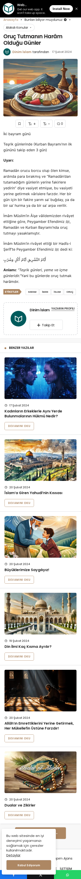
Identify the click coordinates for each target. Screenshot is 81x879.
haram (32, 292)
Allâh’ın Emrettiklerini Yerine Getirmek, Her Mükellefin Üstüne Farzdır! (39, 726)
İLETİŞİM (66, 868)
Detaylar (13, 855)
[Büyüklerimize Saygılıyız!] (40, 537)
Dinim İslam (22, 52)
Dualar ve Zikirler (20, 805)
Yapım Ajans (62, 858)
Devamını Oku (19, 426)
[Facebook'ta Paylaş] (13, 874)
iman (45, 292)
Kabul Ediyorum (29, 865)
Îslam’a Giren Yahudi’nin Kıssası (33, 493)
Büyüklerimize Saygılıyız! (26, 569)
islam (57, 292)
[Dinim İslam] (18, 319)
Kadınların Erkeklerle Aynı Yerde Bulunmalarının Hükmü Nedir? (33, 414)
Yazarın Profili (62, 308)
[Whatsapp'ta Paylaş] (67, 874)
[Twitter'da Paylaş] (40, 874)
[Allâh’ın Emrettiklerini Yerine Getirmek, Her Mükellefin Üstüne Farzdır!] (40, 690)
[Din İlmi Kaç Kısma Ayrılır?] (40, 613)
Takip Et (48, 325)
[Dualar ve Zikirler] (40, 772)
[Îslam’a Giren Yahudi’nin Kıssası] (40, 460)
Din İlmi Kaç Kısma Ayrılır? (28, 646)
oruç (69, 292)
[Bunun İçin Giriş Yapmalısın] (20, 124)
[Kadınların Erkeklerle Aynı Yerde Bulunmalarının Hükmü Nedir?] (40, 378)
